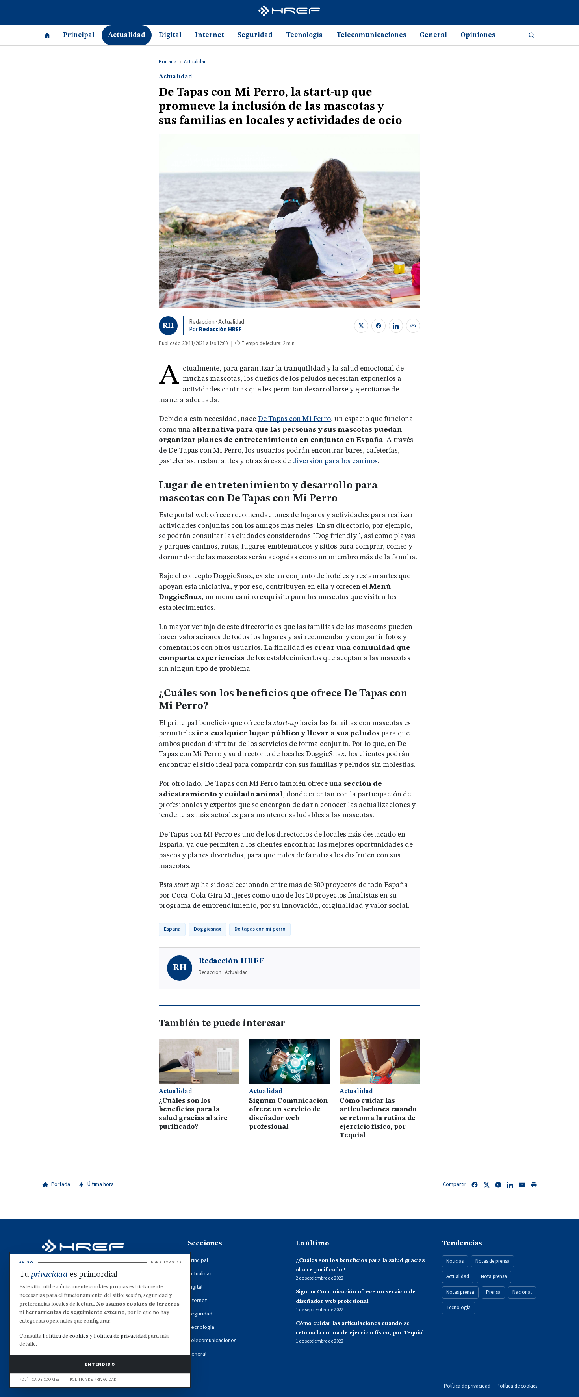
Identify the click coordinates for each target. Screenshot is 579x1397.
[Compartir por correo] (521, 1184)
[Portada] (47, 35)
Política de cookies (517, 1386)
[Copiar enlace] (413, 326)
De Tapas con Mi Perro (294, 419)
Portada (167, 61)
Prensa (493, 1292)
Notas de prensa (492, 1261)
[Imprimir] (533, 1184)
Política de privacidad (467, 1386)
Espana (172, 929)
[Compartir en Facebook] (378, 326)
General (433, 35)
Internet (209, 35)
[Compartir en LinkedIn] (396, 326)
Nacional (522, 1292)
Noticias (455, 1261)
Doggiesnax (207, 929)
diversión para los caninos (335, 461)
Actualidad (126, 35)
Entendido (100, 1364)
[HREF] (289, 12)
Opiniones (477, 35)
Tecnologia (458, 1307)
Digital (170, 35)
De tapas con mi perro (260, 929)
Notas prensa (460, 1292)
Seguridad (255, 35)
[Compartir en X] (361, 326)
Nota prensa (494, 1276)
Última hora (100, 1184)
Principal (79, 35)
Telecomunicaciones (371, 35)
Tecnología (304, 35)
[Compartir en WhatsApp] (498, 1184)
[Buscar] (531, 35)
